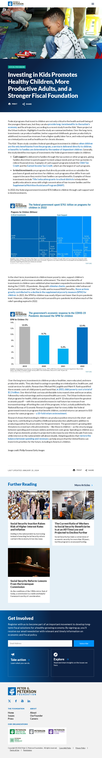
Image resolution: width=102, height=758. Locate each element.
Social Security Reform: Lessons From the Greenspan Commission (28, 583)
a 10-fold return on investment (51, 413)
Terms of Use (14, 750)
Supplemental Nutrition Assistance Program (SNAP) (38, 185)
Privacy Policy (80, 748)
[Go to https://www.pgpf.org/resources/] (72, 660)
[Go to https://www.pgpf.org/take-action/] (28, 659)
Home (11, 712)
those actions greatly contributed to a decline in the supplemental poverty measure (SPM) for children (48, 292)
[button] (27, 104)
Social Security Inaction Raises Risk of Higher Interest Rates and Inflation (27, 526)
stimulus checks (57, 286)
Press (11, 718)
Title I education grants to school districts (53, 179)
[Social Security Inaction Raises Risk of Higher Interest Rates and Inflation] (29, 505)
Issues (11, 715)
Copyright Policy (65, 748)
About (33, 712)
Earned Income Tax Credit (39, 165)
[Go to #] (12, 103)
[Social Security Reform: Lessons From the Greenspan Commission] (29, 562)
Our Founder (36, 715)
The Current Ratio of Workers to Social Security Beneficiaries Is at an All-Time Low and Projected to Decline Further (72, 528)
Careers (34, 718)
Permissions (27, 750)
